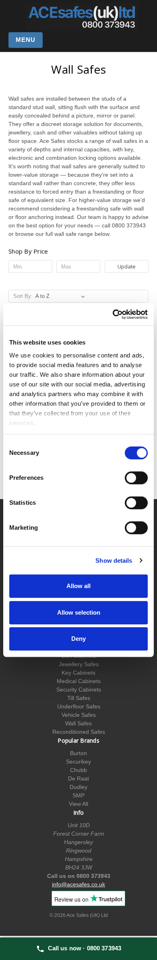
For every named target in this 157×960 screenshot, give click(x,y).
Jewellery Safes (79, 664)
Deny (78, 638)
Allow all (78, 585)
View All (78, 804)
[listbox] (61, 296)
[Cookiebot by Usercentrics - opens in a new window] (113, 314)
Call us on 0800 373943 (78, 876)
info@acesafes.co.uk (78, 884)
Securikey (78, 761)
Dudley (78, 787)
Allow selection (78, 612)
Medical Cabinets (79, 681)
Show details (113, 560)
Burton (78, 753)
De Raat (78, 778)
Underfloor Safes (78, 706)
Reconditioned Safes (78, 732)
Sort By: (23, 296)
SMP (78, 795)
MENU (25, 39)
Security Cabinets (78, 689)
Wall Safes (78, 723)
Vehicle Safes (79, 715)
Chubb (78, 770)
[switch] (136, 477)
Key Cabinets (78, 672)
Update (127, 266)
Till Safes (78, 698)
